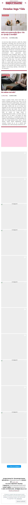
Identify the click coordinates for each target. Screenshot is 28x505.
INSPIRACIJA (5, 15)
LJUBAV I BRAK (5, 75)
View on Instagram (15, 466)
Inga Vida (5, 37)
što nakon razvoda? (8, 92)
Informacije (19, 498)
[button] (14, 164)
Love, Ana (15, 482)
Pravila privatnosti (14, 490)
